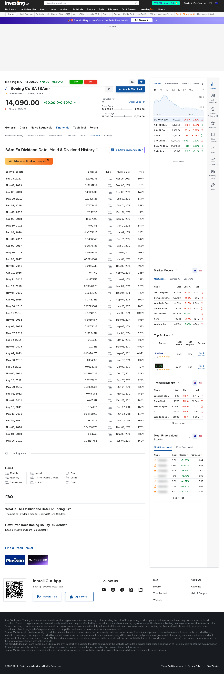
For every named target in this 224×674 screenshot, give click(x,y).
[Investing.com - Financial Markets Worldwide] (18, 3)
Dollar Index (160, 151)
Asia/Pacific (142, 14)
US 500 (157, 135)
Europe (117, 14)
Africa (152, 14)
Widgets (157, 600)
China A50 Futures (163, 146)
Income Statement (36, 135)
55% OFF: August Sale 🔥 (166, 3)
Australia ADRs (93, 14)
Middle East (128, 14)
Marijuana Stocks (165, 14)
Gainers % (175, 279)
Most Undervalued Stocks (166, 437)
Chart (23, 127)
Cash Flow (72, 135)
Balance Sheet (56, 135)
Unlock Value (135, 102)
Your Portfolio (160, 593)
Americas (107, 14)
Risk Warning (213, 666)
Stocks (11, 14)
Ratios (84, 135)
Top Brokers (162, 335)
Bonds (185, 83)
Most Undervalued (163, 447)
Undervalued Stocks (206, 14)
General (10, 127)
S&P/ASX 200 (161, 120)
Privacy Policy (195, 666)
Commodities (171, 83)
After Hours (52, 14)
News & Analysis (41, 127)
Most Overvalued (184, 447)
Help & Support (199, 593)
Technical (79, 127)
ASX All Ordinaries (163, 130)
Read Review (201, 354)
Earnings (108, 135)
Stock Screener (129, 9)
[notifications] (211, 3)
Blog (155, 579)
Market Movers (163, 270)
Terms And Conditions (172, 666)
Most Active (160, 279)
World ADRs (78, 14)
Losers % (188, 279)
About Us (196, 579)
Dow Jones (159, 140)
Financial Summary (14, 135)
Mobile (157, 586)
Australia (40, 14)
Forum (94, 127)
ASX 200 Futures (162, 125)
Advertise (196, 586)
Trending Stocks (164, 383)
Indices (157, 83)
